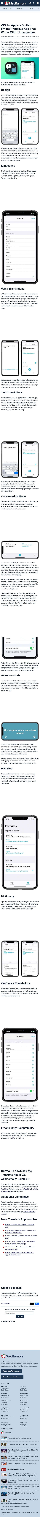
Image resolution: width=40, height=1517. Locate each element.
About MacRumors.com (11, 1371)
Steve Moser (4, 1422)
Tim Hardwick (24, 1400)
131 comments (5, 1303)
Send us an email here (14, 1298)
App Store (4, 1189)
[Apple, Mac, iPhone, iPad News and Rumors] (15, 5)
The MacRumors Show (15, 1469)
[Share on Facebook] (37, 1304)
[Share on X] (32, 1304)
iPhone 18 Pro (7, 8)
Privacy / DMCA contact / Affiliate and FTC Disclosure (15, 1506)
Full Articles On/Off (17, 1512)
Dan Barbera (4, 1415)
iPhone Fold (20, 8)
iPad (13, 1138)
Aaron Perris (23, 1422)
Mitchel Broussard (6, 1400)
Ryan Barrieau (24, 1415)
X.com (6, 1389)
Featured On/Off (6, 1512)
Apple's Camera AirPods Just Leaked (19, 1438)
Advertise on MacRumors (12, 1377)
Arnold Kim (4, 1386)
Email (2, 1389)
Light (37, 1512)
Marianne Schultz (25, 1408)
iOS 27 (31, 8)
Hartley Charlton (5, 1408)
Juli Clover (35, 36)
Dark (2, 1514)
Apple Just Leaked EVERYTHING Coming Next (23, 1444)
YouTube (8, 1433)
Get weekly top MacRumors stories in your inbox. (20, 1309)
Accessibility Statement (7, 1509)
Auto (34, 1512)
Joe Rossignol (24, 1393)
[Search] (34, 3)
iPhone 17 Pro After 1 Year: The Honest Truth (22, 1464)
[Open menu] (2, 3)
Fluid (24, 1512)
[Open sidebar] (37, 3)
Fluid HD (29, 1512)
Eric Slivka (23, 1386)
